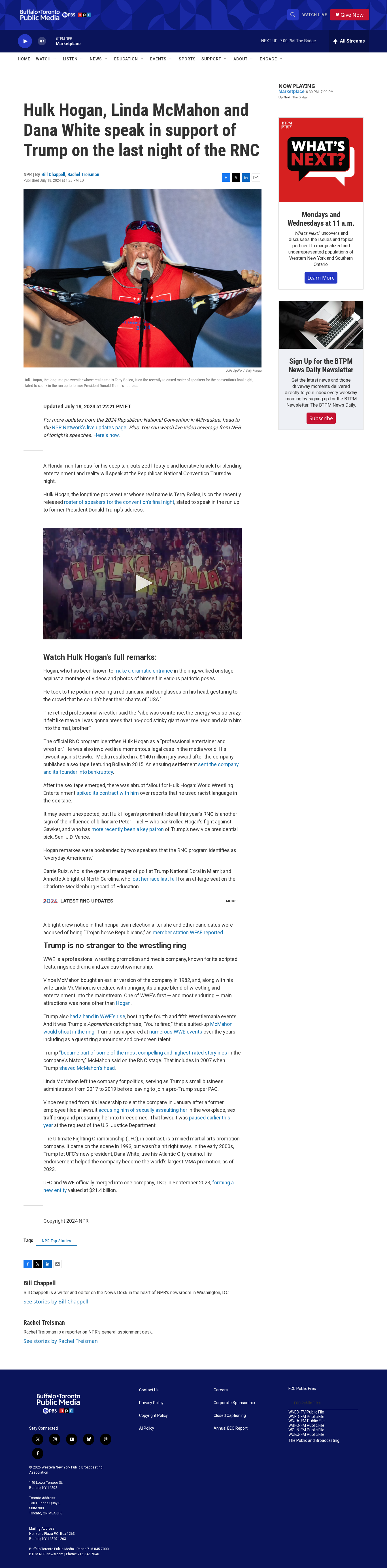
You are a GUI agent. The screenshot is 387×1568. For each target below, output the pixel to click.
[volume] (42, 41)
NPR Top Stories (56, 1241)
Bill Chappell (53, 174)
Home (24, 59)
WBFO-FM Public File (306, 1425)
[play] (24, 41)
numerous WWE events (175, 1032)
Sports (187, 59)
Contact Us (149, 1390)
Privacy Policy (151, 1403)
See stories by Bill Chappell (56, 1301)
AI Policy (146, 1428)
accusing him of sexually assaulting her (143, 1110)
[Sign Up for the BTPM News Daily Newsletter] (321, 325)
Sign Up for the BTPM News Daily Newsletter (321, 365)
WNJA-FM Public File (306, 1421)
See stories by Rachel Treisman (61, 1340)
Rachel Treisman (83, 174)
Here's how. (106, 435)
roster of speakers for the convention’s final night (119, 502)
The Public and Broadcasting (313, 1440)
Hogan (123, 1003)
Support (211, 59)
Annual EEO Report (231, 1428)
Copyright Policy (153, 1415)
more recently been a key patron (128, 829)
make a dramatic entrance (143, 671)
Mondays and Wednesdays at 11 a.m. (321, 218)
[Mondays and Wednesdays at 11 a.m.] (321, 160)
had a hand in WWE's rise (97, 1016)
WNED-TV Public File (306, 1412)
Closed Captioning (230, 1415)
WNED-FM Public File (306, 1417)
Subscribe (321, 418)
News (96, 59)
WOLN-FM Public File (306, 1430)
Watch (43, 59)
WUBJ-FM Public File (306, 1434)
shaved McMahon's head (87, 1068)
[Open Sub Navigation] (55, 59)
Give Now (352, 15)
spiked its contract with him (107, 793)
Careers (221, 1390)
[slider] (51, 41)
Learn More (321, 277)
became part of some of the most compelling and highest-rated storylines (144, 1053)
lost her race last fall (154, 879)
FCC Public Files (302, 1389)
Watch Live (314, 14)
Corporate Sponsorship (234, 1403)
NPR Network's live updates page (89, 427)
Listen (70, 59)
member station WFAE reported (188, 932)
